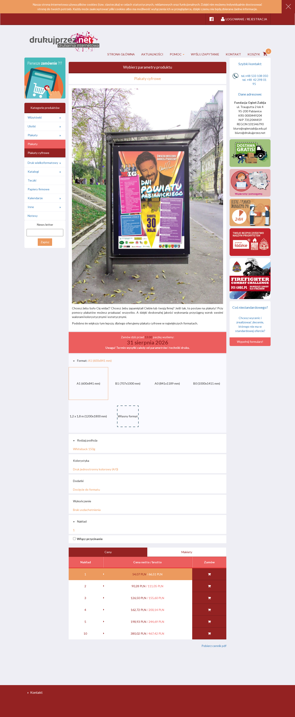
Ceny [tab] (108, 552)
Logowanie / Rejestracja (246, 19)
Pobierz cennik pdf (213, 646)
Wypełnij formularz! (250, 341)
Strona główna (121, 54)
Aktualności (152, 54)
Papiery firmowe (38, 189)
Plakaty (33, 135)
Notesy (33, 216)
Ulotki (32, 126)
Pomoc (176, 54)
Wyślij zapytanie (205, 54)
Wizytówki (35, 117)
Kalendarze (35, 198)
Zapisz (45, 242)
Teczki (32, 180)
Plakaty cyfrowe (38, 153)
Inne (31, 207)
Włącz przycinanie (90, 539)
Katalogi (33, 171)
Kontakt (233, 54)
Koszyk (254, 54)
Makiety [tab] (186, 552)
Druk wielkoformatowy (43, 162)
